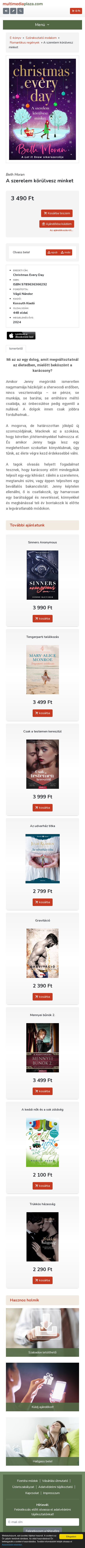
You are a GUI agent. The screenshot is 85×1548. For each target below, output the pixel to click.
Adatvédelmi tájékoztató (55, 1487)
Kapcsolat (32, 1493)
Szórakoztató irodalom (41, 38)
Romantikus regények (25, 42)
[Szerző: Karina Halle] (42, 764)
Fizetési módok (27, 1481)
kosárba (44, 618)
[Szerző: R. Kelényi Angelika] (42, 1048)
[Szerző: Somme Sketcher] (42, 575)
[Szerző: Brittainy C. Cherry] (42, 953)
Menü (40, 24)
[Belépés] (6, 11)
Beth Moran (15, 174)
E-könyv (15, 38)
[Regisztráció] (13, 11)
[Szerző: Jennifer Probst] (42, 1237)
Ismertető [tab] (16, 348)
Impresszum (51, 1493)
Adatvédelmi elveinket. (12, 1544)
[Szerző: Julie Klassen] (42, 859)
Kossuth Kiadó (24, 303)
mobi (67, 252)
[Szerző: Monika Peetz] (42, 1142)
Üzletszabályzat (23, 1487)
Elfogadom (71, 1536)
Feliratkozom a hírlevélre (42, 1531)
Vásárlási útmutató (55, 1481)
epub (54, 252)
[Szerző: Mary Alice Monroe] (42, 670)
